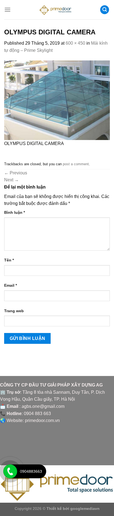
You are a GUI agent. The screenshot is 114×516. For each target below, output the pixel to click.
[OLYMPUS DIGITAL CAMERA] (57, 100)
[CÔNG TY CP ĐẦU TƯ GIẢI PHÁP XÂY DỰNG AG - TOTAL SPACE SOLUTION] (57, 10)
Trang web (14, 311)
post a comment (76, 164)
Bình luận (14, 212)
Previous (15, 173)
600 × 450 (75, 43)
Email (10, 285)
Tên (9, 260)
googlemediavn (85, 508)
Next (11, 179)
